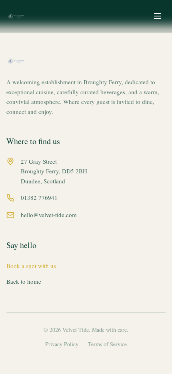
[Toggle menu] (158, 16)
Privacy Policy (61, 344)
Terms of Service (107, 344)
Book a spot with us (31, 266)
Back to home (23, 281)
